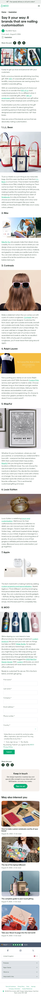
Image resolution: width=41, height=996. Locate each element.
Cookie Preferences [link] (27, 988)
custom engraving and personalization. (17, 586)
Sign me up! (20, 786)
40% (10, 79)
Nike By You (6, 242)
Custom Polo (34, 380)
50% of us (24, 90)
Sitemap (33, 986)
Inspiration (13, 12)
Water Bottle (21, 644)
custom (20, 662)
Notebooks (6, 197)
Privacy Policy (21, 986)
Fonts (27, 986)
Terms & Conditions (11, 986)
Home (4, 12)
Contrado (27, 317)
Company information (14, 988)
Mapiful (5, 463)
